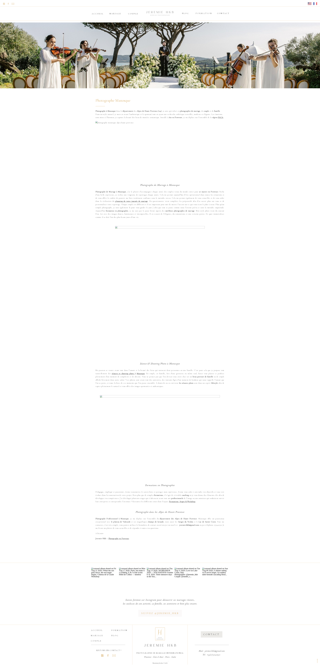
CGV (166, 663)
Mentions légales (158, 663)
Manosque (141, 373)
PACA (220, 117)
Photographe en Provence (118, 538)
